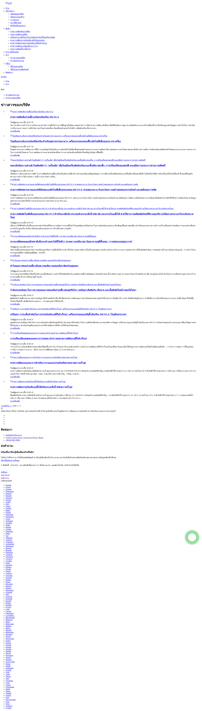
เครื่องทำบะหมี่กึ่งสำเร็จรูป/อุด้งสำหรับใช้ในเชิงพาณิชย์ (32, 37)
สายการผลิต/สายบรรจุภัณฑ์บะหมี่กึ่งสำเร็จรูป (28, 43)
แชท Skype (5, 475)
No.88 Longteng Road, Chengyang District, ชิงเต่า (25, 438)
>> (12, 406)
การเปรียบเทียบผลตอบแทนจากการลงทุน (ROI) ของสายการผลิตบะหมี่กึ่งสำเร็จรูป (48, 338)
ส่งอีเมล (4, 472)
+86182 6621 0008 (13, 440)
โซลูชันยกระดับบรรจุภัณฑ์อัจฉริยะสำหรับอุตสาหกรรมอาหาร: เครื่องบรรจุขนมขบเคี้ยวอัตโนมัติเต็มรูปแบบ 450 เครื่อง (65, 141)
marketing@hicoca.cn (14, 435)
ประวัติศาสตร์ (15, 23)
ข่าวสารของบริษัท (17, 58)
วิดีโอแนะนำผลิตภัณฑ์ (19, 69)
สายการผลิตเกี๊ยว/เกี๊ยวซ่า (20, 49)
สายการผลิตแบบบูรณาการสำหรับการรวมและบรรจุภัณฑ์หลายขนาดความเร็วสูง (48, 363)
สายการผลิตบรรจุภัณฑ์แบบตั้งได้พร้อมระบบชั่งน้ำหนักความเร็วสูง (41, 387)
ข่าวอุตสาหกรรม (17, 61)
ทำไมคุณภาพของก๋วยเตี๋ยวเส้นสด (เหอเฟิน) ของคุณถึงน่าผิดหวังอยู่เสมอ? (44, 266)
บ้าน (7, 8)
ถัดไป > (8, 406)
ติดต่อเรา (9, 72)
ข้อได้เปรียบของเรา (18, 26)
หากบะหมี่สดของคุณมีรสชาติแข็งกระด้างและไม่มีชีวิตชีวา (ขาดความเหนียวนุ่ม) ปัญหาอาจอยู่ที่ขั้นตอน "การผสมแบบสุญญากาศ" (71, 241)
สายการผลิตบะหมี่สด (18, 34)
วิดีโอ (8, 64)
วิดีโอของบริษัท (16, 67)
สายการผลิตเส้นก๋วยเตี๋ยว (20, 31)
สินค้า (8, 29)
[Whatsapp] (192, 537)
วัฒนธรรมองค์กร (17, 17)
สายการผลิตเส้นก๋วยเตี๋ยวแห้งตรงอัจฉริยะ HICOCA (34, 117)
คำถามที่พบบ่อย (12, 52)
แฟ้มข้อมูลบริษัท (17, 14)
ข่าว (7, 55)
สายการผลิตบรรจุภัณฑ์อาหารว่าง (24, 46)
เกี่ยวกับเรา (10, 11)
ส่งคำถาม (5, 478)
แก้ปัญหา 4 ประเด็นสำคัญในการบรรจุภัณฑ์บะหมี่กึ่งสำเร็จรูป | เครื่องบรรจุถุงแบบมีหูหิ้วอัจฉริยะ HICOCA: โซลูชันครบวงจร (68, 314)
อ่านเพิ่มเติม (15, 131)
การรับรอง (14, 20)
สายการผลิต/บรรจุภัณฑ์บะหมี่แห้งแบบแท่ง (27, 40)
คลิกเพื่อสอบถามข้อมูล (10, 460)
